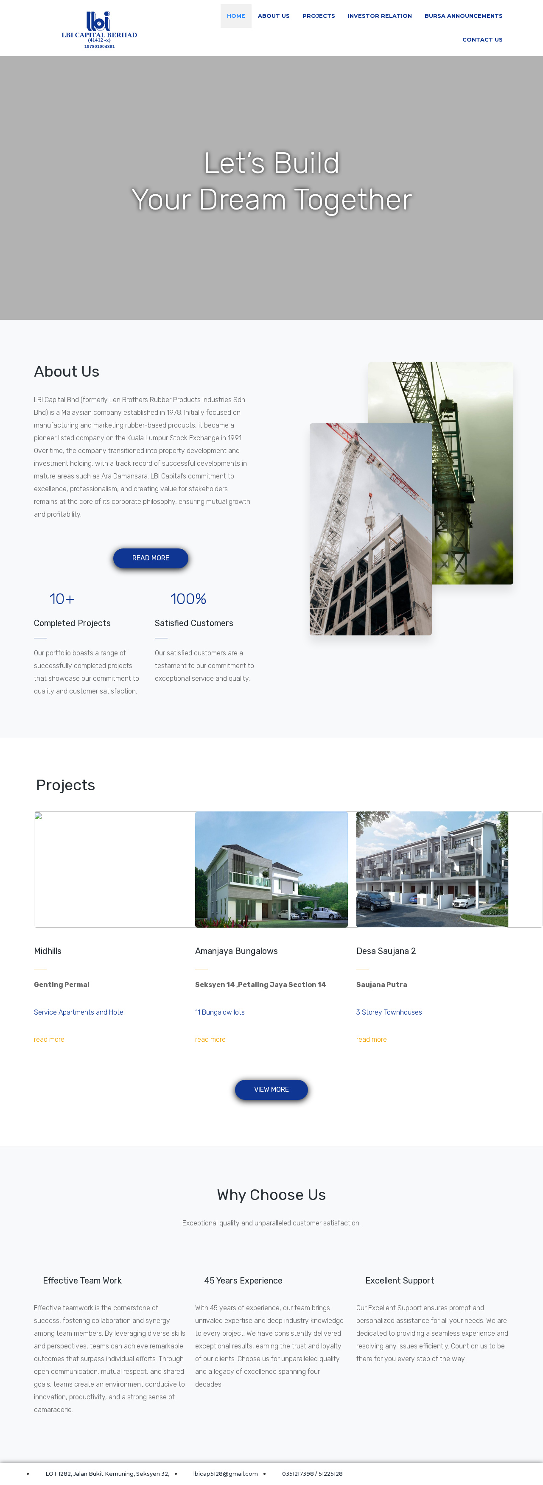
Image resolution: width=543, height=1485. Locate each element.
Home (236, 16)
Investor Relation (380, 16)
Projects (318, 16)
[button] (150, 558)
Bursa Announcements (464, 16)
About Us (274, 16)
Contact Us (482, 39)
